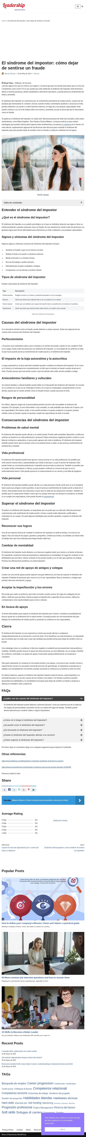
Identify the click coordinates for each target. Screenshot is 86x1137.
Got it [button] (63, 1129)
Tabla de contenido (13, 203)
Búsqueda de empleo (14, 1083)
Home (4, 21)
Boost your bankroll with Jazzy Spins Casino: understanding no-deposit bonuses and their (37, 1064)
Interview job (21, 1103)
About (28, 1130)
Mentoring (47, 1103)
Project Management (43, 1107)
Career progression (40, 1083)
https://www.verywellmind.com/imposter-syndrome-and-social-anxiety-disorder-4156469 (36, 767)
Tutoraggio (49, 1112)
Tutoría (59, 1112)
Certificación (59, 1084)
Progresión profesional (17, 1107)
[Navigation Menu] (77, 6)
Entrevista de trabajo (38, 1093)
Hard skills (8, 1102)
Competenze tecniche (14, 1093)
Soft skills (8, 1112)
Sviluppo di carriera (29, 1112)
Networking (57, 1103)
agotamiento (49, 497)
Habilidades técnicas (65, 1098)
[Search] (82, 6)
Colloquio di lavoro (23, 1089)
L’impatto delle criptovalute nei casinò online (19, 1051)
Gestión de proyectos (12, 1098)
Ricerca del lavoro (64, 1107)
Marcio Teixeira (10, 73)
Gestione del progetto (59, 1093)
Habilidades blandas (37, 1098)
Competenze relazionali (50, 1088)
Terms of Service (40, 1130)
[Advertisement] (43, 41)
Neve (4, 1135)
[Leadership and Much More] (14, 6)
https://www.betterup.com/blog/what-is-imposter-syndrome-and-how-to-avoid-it (32, 761)
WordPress (21, 1135)
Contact (20, 1130)
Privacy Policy (7, 1130)
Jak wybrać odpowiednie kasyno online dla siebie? (22, 1057)
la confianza (66, 124)
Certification (71, 1084)
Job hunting (34, 1102)
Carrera (36, 73)
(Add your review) (60, 821)
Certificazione (7, 1089)
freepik (46, 195)
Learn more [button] (49, 1123)
